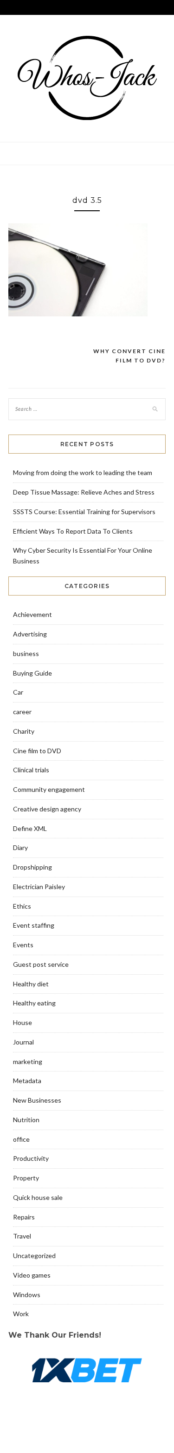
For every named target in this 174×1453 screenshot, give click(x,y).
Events (23, 945)
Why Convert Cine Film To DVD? (129, 356)
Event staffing (33, 925)
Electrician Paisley (39, 887)
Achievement (32, 614)
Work (21, 1314)
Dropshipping (32, 867)
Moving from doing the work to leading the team (82, 472)
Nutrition (26, 1120)
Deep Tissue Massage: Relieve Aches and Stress (84, 492)
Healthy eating (34, 1003)
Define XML (30, 828)
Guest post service (41, 964)
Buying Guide (32, 673)
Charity (23, 731)
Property (26, 1178)
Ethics (22, 906)
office (21, 1139)
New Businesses (37, 1100)
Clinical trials (31, 770)
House (22, 1022)
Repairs (24, 1217)
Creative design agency (47, 809)
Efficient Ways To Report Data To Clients (73, 531)
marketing (27, 1061)
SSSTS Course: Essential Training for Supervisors (84, 512)
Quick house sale (38, 1197)
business (26, 653)
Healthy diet (31, 984)
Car (18, 692)
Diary (20, 847)
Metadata (27, 1081)
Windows (26, 1295)
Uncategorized (34, 1255)
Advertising (30, 634)
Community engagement (49, 789)
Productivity (31, 1158)
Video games (32, 1275)
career (22, 712)
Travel (22, 1236)
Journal (23, 1042)
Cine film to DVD (37, 751)
